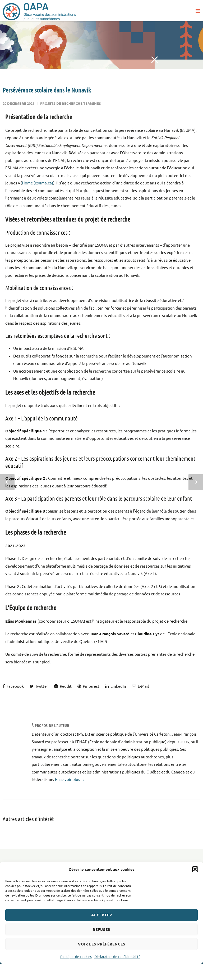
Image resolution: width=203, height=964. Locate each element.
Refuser (101, 929)
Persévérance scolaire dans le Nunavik (47, 90)
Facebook (15, 686)
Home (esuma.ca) (37, 182)
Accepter (101, 914)
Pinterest (90, 686)
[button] (195, 869)
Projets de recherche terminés (70, 103)
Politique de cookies (76, 956)
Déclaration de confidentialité (117, 956)
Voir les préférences (101, 944)
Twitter (41, 686)
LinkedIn (118, 686)
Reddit (65, 686)
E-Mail (143, 686)
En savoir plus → (70, 779)
